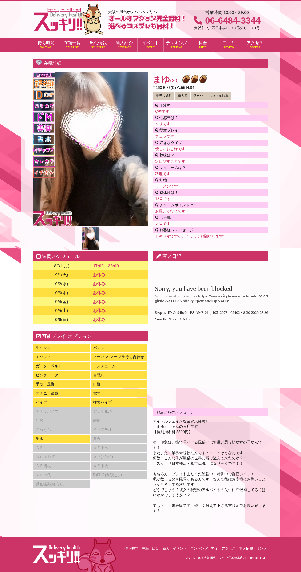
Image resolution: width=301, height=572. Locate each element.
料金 (202, 44)
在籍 (145, 548)
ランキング (176, 44)
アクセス (254, 44)
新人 (166, 548)
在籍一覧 (72, 44)
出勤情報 (98, 44)
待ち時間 (46, 44)
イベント (150, 44)
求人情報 (246, 548)
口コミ (228, 44)
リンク (261, 548)
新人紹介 (124, 44)
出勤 (155, 548)
